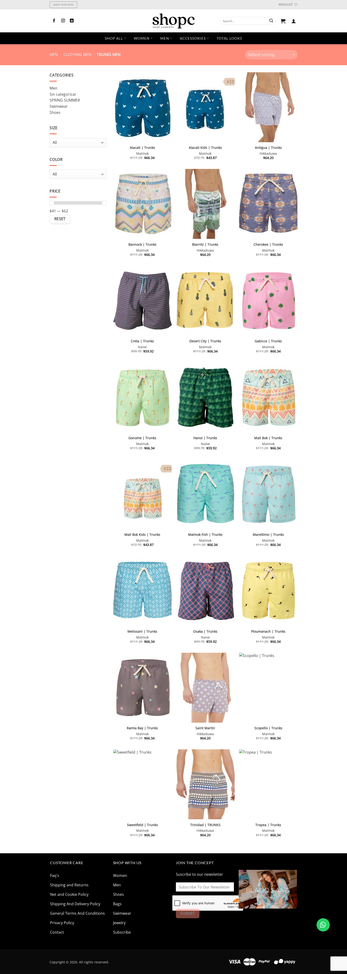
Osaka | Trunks (205, 631)
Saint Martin (205, 728)
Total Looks (229, 38)
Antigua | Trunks (268, 148)
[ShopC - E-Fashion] (173, 21)
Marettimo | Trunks (268, 534)
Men (164, 38)
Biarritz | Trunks (205, 244)
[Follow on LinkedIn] (71, 21)
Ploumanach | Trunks (268, 631)
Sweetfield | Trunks (142, 825)
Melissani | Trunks (142, 631)
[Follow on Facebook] (54, 21)
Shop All (114, 38)
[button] (283, 21)
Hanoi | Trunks (205, 438)
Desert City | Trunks (205, 341)
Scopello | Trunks (268, 728)
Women (141, 38)
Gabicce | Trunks (268, 341)
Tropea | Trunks (268, 825)
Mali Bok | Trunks (268, 438)
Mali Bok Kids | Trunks (142, 534)
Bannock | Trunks (142, 244)
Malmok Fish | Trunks (205, 534)
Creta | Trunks (142, 341)
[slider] (51, 203)
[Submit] (271, 21)
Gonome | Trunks (142, 438)
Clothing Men (77, 54)
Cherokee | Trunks (268, 244)
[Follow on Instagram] (63, 21)
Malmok (142, 153)
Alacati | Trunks (142, 148)
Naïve (142, 347)
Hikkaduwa (268, 153)
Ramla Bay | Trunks (142, 728)
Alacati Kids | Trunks (205, 148)
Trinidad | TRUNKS (205, 825)
